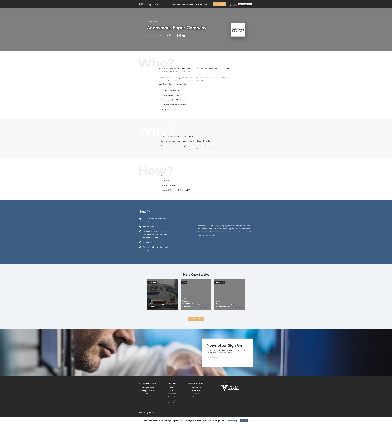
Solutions (176, 4)
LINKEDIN (151, 412)
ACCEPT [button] (243, 421)
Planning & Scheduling (147, 391)
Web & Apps (148, 397)
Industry (185, 4)
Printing (172, 400)
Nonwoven (172, 394)
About (191, 4)
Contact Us (196, 391)
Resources (204, 4)
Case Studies (152, 22)
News (197, 4)
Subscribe (238, 358)
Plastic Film (172, 397)
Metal (172, 391)
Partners (196, 397)
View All (195, 318)
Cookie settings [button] (232, 421)
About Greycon (196, 388)
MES (147, 394)
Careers (196, 394)
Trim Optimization (148, 388)
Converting (172, 403)
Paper (172, 388)
